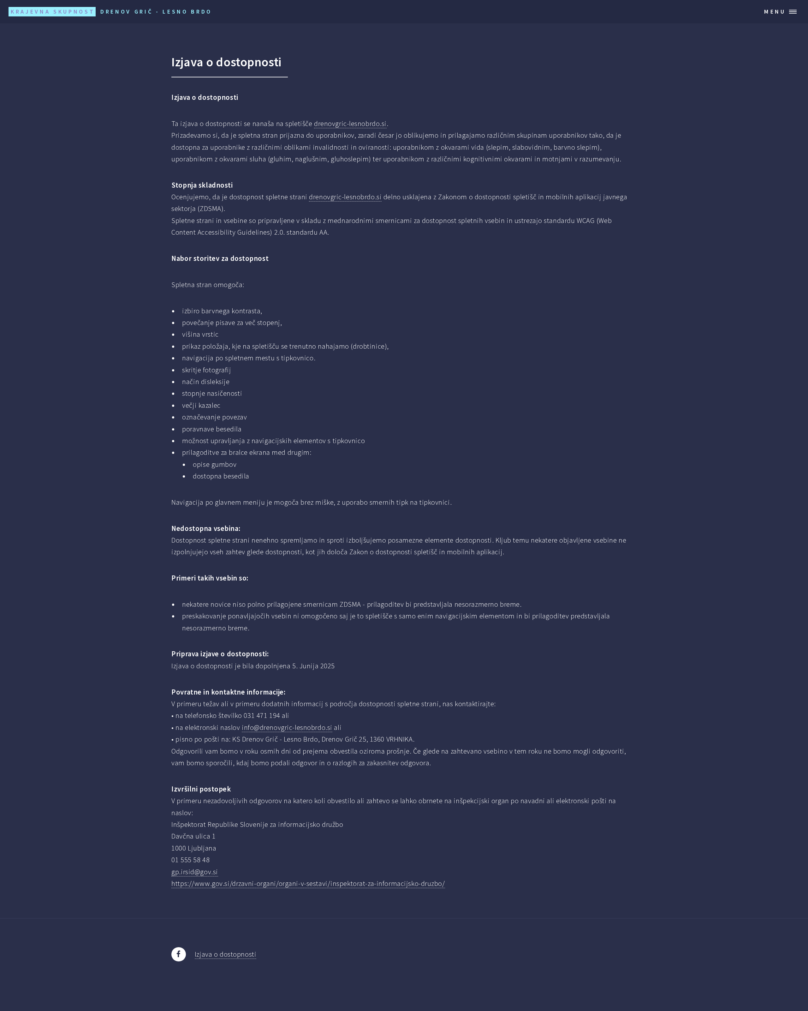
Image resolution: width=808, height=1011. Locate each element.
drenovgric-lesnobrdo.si (350, 123)
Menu (775, 11)
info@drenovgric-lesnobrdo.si (287, 727)
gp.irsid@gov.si (194, 871)
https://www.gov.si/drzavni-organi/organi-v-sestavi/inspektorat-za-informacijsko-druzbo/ (308, 883)
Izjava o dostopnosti (225, 954)
